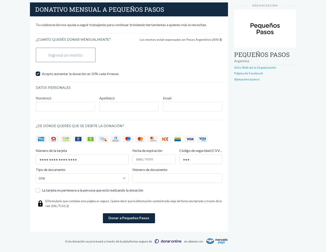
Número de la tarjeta (51, 150)
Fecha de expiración (147, 150)
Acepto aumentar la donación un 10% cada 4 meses (80, 74)
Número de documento (149, 169)
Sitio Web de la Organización (255, 67)
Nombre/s (43, 98)
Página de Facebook (248, 73)
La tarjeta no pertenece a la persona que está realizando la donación (92, 190)
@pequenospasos (247, 79)
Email (167, 98)
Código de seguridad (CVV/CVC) (200, 150)
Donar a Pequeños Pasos (128, 218)
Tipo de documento (50, 169)
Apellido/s (107, 98)
